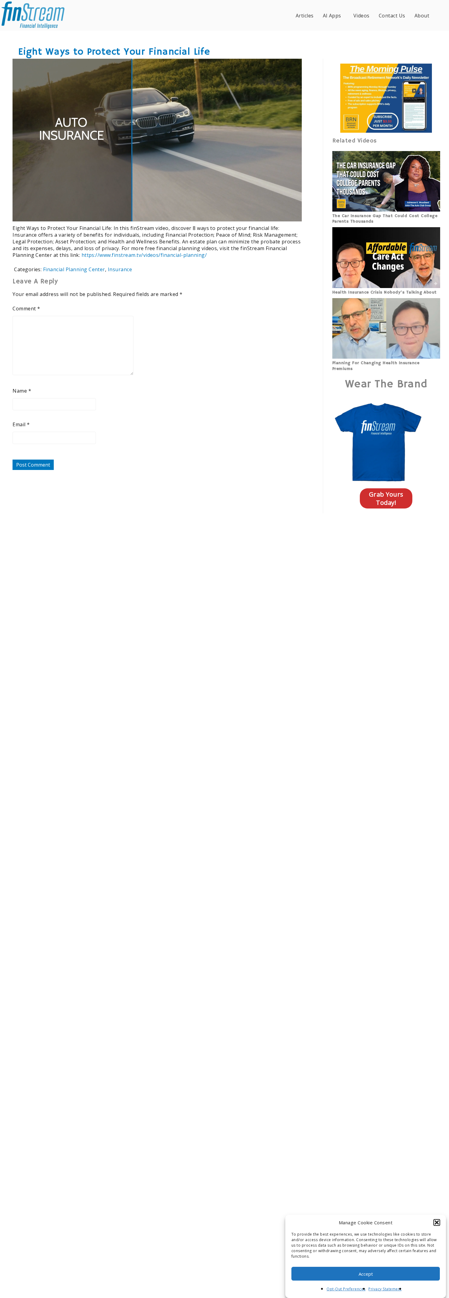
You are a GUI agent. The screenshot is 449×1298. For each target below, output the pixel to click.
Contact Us (392, 15)
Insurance (120, 269)
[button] (437, 1222)
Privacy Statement (384, 1289)
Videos (361, 15)
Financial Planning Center (74, 269)
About (421, 15)
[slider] (139, 212)
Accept (366, 1274)
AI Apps (332, 15)
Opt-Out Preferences (346, 1289)
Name (22, 390)
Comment (26, 308)
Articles (305, 15)
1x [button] (293, 212)
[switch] (257, 212)
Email (21, 424)
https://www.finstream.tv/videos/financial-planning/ (144, 255)
